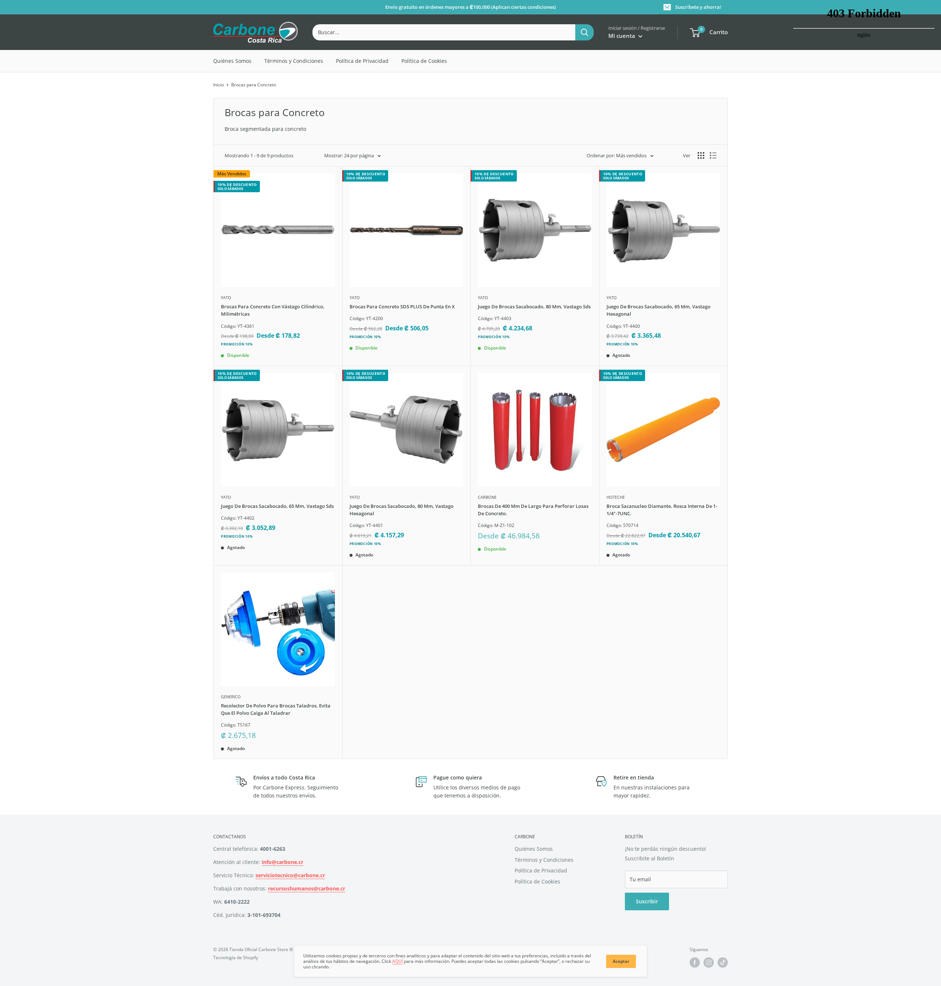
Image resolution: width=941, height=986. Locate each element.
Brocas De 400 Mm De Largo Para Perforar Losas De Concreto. (533, 510)
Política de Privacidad (362, 60)
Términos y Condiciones (293, 60)
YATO (226, 297)
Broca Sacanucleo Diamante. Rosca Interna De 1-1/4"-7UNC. (662, 510)
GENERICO (231, 696)
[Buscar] (584, 32)
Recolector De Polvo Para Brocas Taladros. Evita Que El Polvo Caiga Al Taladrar (275, 709)
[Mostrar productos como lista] (713, 155)
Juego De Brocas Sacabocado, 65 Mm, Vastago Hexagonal (659, 310)
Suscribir (647, 901)
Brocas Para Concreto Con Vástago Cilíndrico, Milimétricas (273, 310)
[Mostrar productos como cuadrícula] (701, 155)
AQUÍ (397, 961)
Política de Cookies (424, 60)
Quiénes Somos (232, 60)
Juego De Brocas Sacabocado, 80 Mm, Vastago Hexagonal (402, 510)
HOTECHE (616, 497)
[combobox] (443, 32)
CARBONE (487, 497)
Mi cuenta (622, 35)
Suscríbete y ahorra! (698, 7)
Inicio (218, 85)
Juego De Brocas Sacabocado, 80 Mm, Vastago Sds (534, 306)
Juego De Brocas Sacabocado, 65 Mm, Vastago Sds (277, 506)
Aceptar (621, 961)
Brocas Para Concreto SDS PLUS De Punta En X (402, 306)
